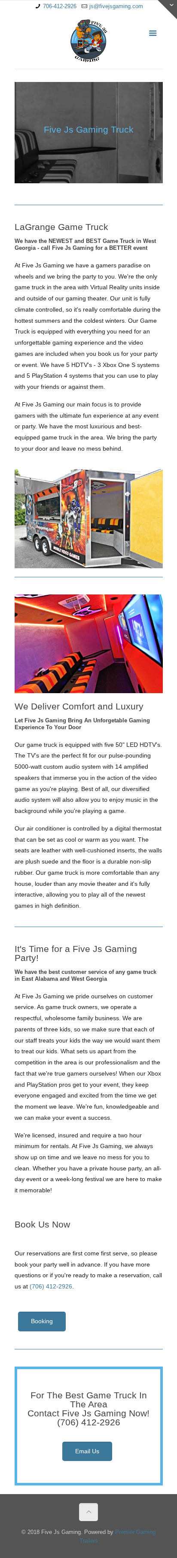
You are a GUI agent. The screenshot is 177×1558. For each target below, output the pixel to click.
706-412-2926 (59, 6)
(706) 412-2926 (51, 1286)
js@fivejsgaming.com (116, 6)
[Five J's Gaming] (89, 40)
